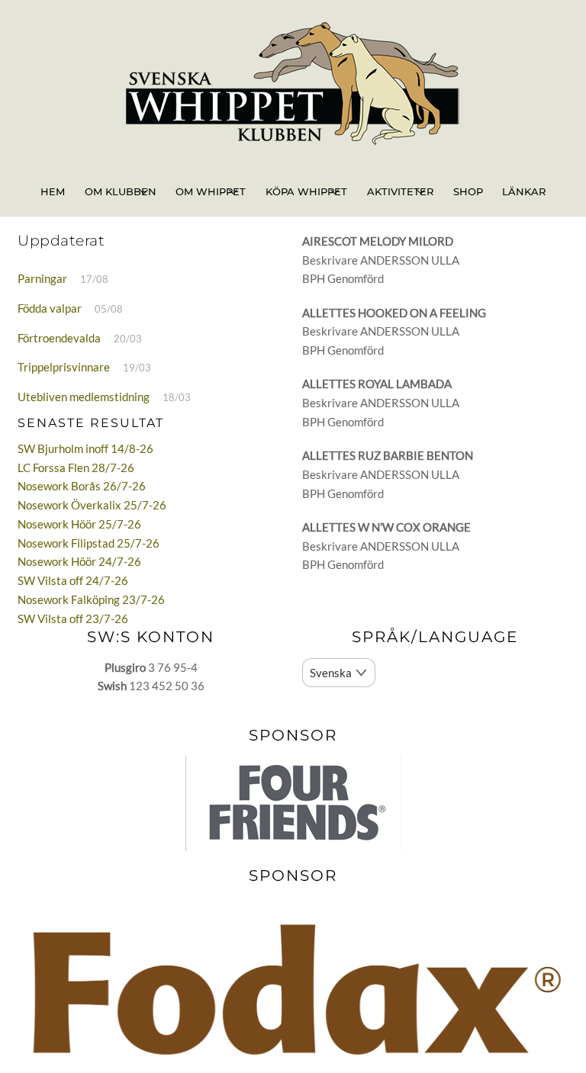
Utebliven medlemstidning (84, 396)
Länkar (524, 191)
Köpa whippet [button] (306, 191)
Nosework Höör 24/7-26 (79, 561)
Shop (468, 191)
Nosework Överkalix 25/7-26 (92, 505)
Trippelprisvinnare (64, 367)
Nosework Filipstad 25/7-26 (88, 543)
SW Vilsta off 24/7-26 (73, 580)
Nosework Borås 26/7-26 (82, 486)
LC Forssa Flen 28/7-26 (76, 467)
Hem (52, 191)
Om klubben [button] (120, 191)
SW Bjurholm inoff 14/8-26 (85, 448)
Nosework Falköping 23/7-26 (91, 599)
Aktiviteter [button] (400, 191)
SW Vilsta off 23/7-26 (73, 618)
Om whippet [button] (210, 191)
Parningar (42, 278)
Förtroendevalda (59, 338)
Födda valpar (50, 308)
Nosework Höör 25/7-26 (79, 524)
